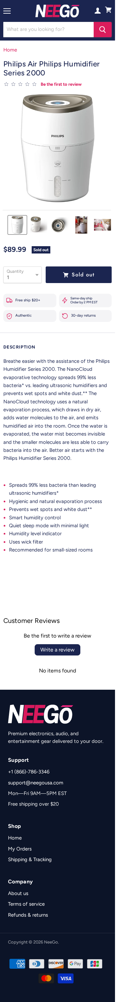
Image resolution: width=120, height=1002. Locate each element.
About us (18, 893)
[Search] (103, 29)
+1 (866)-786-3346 (28, 772)
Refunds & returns (28, 915)
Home (10, 50)
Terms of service (26, 904)
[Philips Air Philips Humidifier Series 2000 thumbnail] (17, 225)
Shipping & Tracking (30, 859)
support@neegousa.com (35, 783)
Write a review (57, 650)
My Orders (20, 849)
